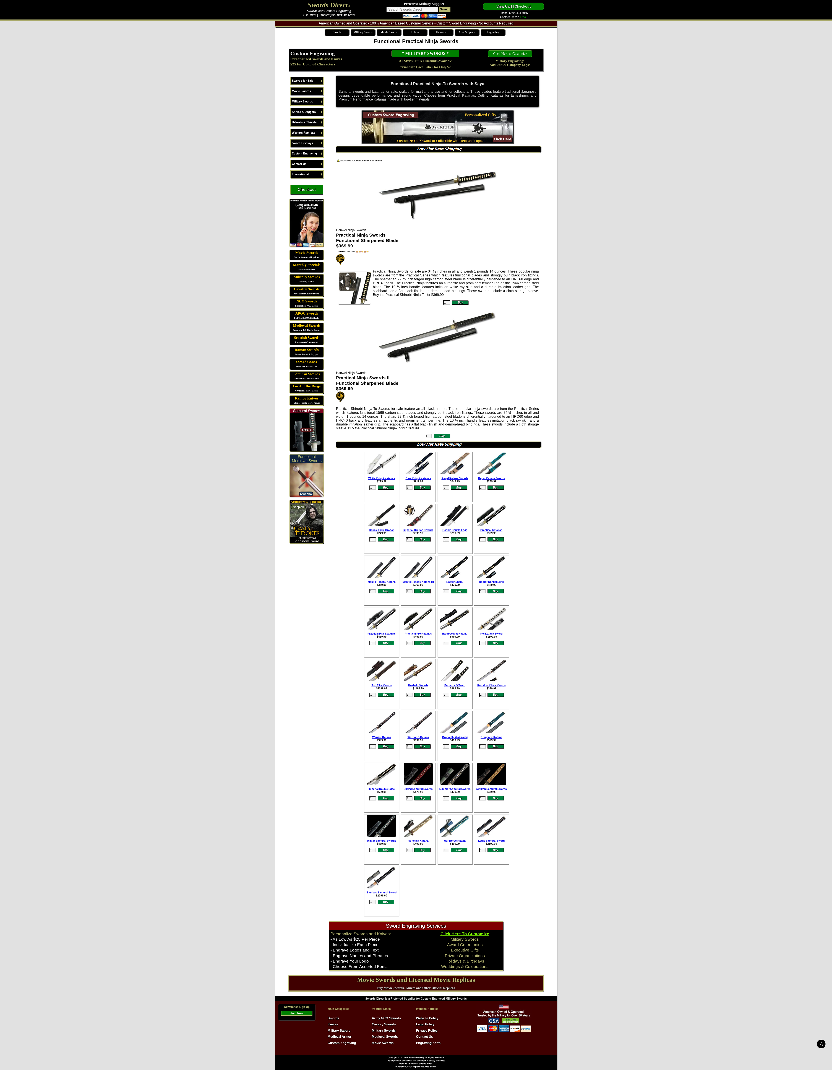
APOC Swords (306, 313)
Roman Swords (307, 350)
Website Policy (427, 1018)
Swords (337, 32)
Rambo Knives (306, 398)
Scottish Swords (306, 338)
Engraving (493, 32)
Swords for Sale (302, 80)
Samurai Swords (307, 374)
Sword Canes (306, 362)
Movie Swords (388, 32)
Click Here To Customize (464, 934)
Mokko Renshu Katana (382, 581)
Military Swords (363, 32)
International (300, 174)
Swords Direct (328, 5)
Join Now (297, 1013)
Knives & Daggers (304, 112)
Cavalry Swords (307, 289)
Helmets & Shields (304, 122)
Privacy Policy (426, 1030)
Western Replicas (303, 132)
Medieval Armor (339, 1036)
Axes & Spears (466, 32)
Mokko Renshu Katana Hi (418, 581)
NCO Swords (306, 301)
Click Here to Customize (510, 53)
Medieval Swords (306, 325)
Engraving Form (428, 1043)
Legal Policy (425, 1024)
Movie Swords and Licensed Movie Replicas (416, 979)
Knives (415, 32)
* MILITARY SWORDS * (425, 53)
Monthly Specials (306, 265)
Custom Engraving (312, 53)
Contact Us (299, 164)
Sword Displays (302, 143)
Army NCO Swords (386, 1018)
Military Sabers (339, 1030)
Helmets (441, 32)
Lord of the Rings (307, 386)
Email (523, 17)
